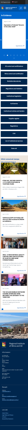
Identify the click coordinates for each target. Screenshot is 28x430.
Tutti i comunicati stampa (8, 162)
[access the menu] (25, 8)
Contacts (4, 417)
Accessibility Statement (7, 418)
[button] (2, 39)
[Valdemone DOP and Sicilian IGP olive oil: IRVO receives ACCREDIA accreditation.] (14, 206)
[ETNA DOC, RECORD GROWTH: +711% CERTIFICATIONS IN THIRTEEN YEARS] (14, 169)
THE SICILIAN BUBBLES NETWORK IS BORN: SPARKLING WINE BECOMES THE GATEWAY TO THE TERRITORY (14, 294)
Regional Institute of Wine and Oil (11, 8)
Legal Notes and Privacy (7, 415)
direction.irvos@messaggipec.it (9, 396)
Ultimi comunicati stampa (10, 159)
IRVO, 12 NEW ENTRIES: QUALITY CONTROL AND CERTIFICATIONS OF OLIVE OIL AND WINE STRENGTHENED (13, 257)
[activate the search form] (21, 8)
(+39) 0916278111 (6, 391)
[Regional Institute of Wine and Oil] (2, 8)
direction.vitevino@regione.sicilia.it (10, 400)
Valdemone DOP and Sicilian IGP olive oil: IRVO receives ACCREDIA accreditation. (13, 219)
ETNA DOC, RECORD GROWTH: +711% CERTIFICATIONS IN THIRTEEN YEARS (12, 182)
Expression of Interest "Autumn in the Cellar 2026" (14, 26)
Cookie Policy (5, 413)
